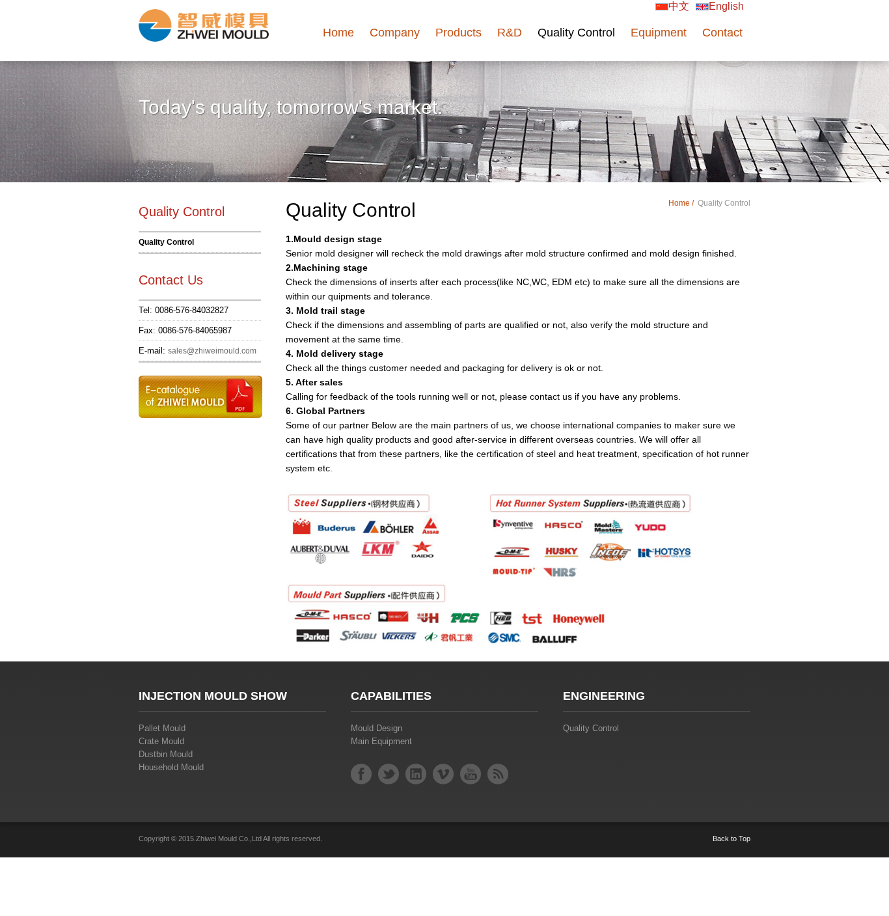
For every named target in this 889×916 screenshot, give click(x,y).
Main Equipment (381, 741)
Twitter (388, 774)
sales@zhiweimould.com (212, 350)
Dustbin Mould (166, 754)
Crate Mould (161, 741)
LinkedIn (415, 774)
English (726, 6)
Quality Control (166, 242)
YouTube (470, 774)
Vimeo (443, 774)
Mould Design (376, 728)
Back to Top (731, 838)
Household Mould (171, 767)
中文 (678, 6)
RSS (497, 774)
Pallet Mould (162, 728)
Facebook (361, 774)
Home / (682, 203)
